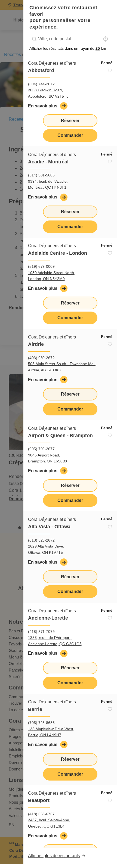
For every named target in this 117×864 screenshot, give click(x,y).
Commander (70, 135)
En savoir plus (42, 106)
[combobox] (70, 39)
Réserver (70, 120)
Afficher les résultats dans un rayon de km (67, 48)
